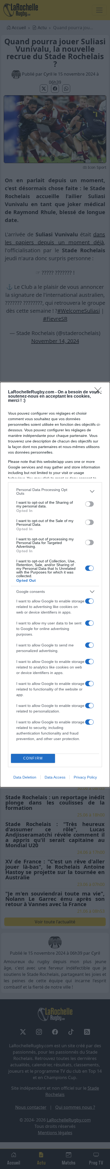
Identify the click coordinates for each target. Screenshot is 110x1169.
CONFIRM (33, 758)
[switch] (89, 504)
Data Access (55, 777)
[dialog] (55, 584)
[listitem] (55, 491)
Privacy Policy (85, 777)
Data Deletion (24, 777)
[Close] (100, 392)
